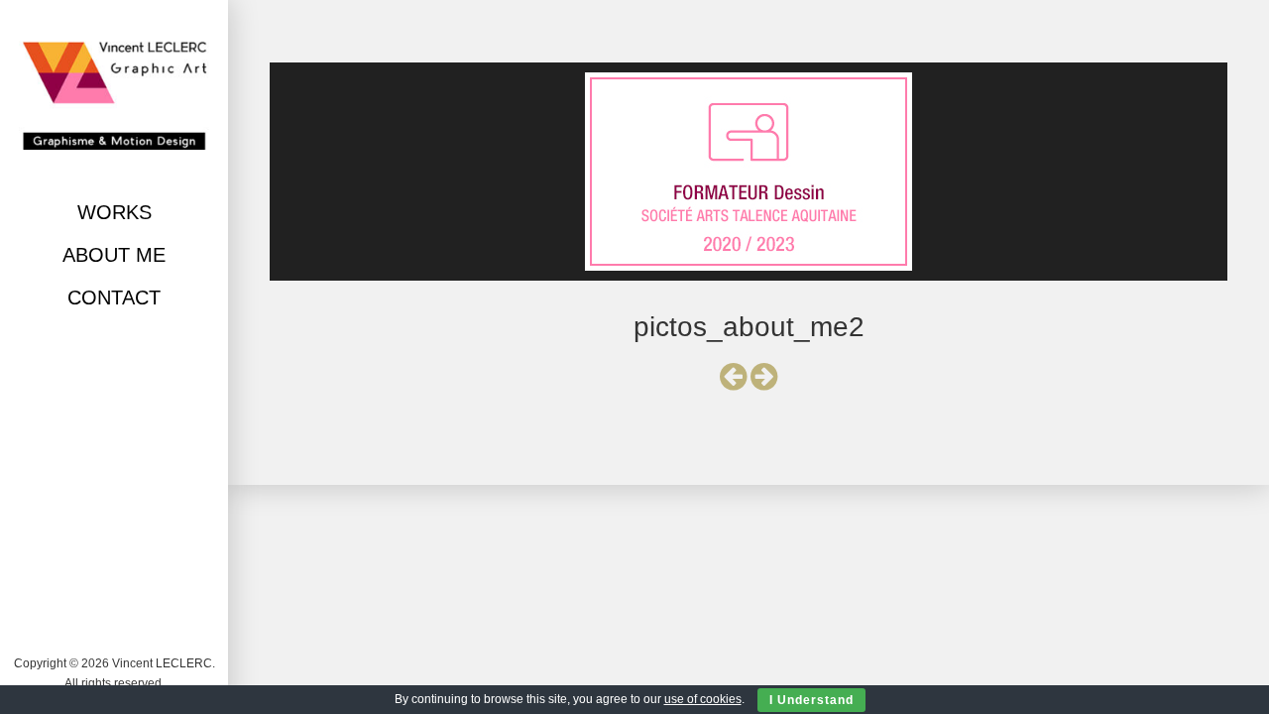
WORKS (114, 212)
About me (114, 255)
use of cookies (703, 699)
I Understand (811, 700)
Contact (114, 297)
